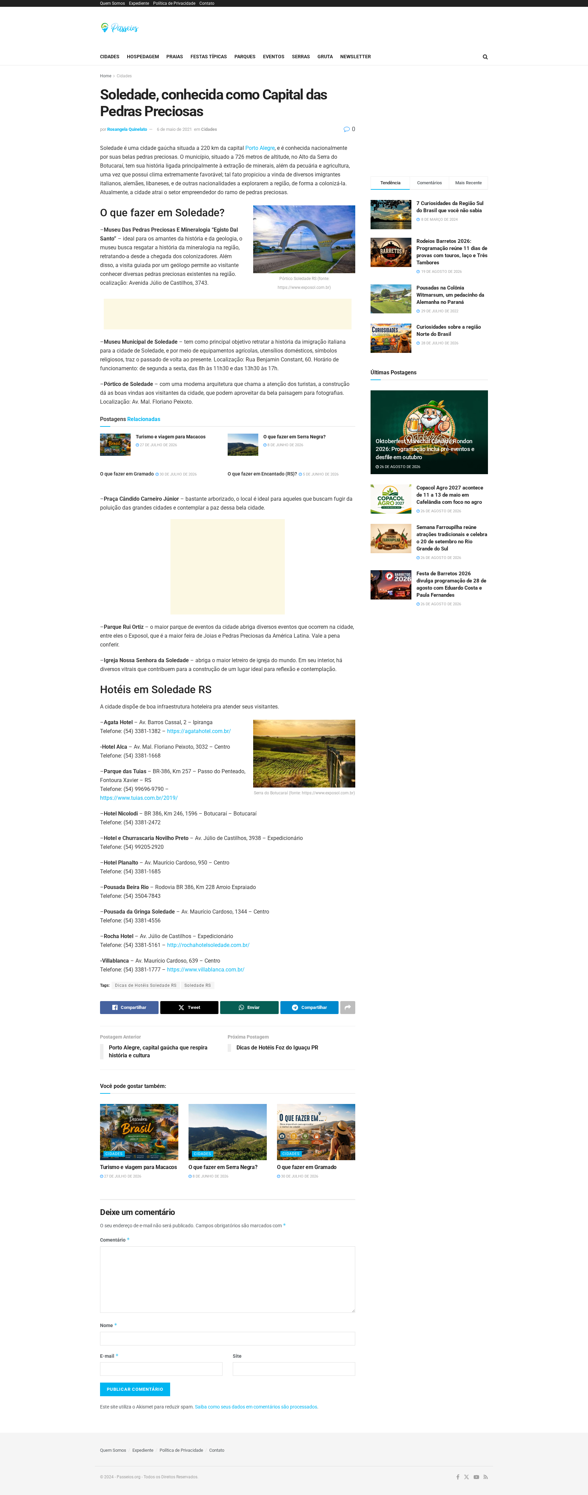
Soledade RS (197, 985)
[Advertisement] (364, 26)
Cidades (109, 56)
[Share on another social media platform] (347, 1007)
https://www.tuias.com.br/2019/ (139, 798)
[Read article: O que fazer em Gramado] (316, 1132)
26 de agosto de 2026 (399, 467)
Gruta (325, 56)
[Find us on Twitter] (466, 1477)
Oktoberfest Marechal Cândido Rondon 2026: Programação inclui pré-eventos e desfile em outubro (425, 449)
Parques (245, 56)
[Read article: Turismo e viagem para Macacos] (139, 1132)
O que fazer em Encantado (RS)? (262, 474)
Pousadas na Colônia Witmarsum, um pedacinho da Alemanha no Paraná (450, 295)
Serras (301, 56)
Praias (174, 56)
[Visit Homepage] (120, 27)
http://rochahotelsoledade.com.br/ (208, 945)
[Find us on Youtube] (476, 1477)
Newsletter (355, 56)
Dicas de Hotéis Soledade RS (146, 985)
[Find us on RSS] (486, 1477)
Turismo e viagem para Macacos (138, 1167)
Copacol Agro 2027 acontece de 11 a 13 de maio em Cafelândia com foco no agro (449, 495)
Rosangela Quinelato (127, 129)
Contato (206, 3)
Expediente (139, 3)
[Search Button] (485, 56)
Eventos (273, 56)
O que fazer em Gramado (127, 474)
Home (105, 76)
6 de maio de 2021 (174, 129)
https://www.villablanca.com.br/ (206, 969)
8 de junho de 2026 (210, 1176)
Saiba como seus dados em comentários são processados (256, 1407)
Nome (108, 1325)
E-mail (109, 1356)
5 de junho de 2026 (320, 474)
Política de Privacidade (174, 3)
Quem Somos (112, 3)
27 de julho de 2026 (122, 1176)
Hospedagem (143, 56)
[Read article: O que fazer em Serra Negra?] (228, 1132)
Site (237, 1356)
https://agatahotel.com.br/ (199, 731)
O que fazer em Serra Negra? (223, 1167)
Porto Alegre (260, 148)
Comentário (115, 1239)
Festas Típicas (209, 56)
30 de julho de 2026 (178, 474)
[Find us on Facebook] (457, 1477)
